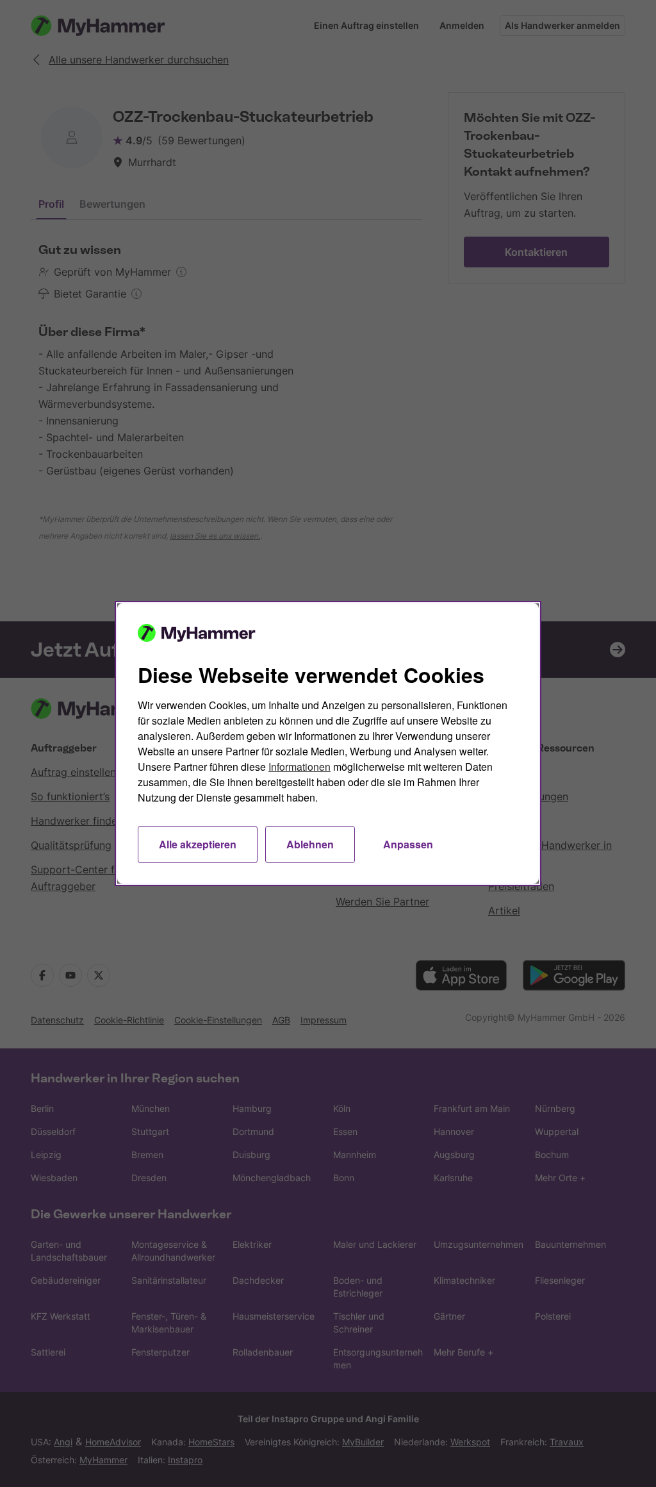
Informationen (299, 766)
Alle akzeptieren (197, 844)
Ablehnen (310, 844)
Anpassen (408, 844)
